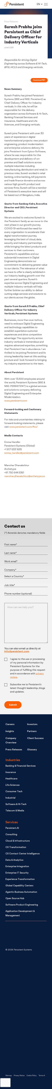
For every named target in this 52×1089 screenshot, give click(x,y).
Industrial (10, 798)
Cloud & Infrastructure (17, 841)
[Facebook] (41, 501)
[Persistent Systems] (15, 935)
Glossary (32, 750)
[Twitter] (10, 501)
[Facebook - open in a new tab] (27, 1035)
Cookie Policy (32, 1076)
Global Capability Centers (19, 886)
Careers (9, 724)
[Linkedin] (26, 501)
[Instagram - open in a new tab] (27, 1058)
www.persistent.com (15, 401)
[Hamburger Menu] (46, 4)
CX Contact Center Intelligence (22, 854)
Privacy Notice (19, 1076)
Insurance (10, 772)
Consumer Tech (13, 792)
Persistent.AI (12, 828)
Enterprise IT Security (17, 873)
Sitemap (8, 1076)
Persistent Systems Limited (14, 4)
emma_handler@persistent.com (21, 453)
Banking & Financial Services (20, 766)
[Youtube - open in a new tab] (27, 1012)
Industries (12, 760)
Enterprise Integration (17, 867)
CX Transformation (15, 847)
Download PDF (39, 80)
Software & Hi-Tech (15, 804)
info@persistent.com (16, 651)
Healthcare (11, 779)
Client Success (35, 738)
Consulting (11, 835)
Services (11, 822)
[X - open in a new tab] (27, 988)
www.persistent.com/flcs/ (23, 427)
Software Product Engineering (21, 905)
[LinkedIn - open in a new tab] (27, 965)
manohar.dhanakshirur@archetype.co (24, 476)
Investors (32, 724)
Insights (9, 731)
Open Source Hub (14, 898)
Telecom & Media (14, 811)
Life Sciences (12, 785)
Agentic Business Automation (21, 892)
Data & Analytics (14, 860)
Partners (32, 731)
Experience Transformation (20, 879)
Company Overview (10, 740)
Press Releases (11, 22)
